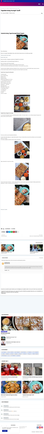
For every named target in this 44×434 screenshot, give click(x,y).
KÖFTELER (11, 353)
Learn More (9, 428)
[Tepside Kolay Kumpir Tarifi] (3, 338)
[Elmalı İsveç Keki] (22, 323)
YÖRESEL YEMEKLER (35, 353)
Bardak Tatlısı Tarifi (4, 57)
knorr (9, 355)
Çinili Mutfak (7, 263)
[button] (41, 1)
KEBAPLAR (7, 353)
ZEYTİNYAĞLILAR (4, 355)
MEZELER (16, 353)
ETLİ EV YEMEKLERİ (35, 352)
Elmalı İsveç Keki (5, 333)
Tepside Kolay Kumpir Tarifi (8, 1)
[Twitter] (9, 232)
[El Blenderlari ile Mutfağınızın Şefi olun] (3, 343)
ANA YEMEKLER (4, 352)
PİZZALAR (20, 353)
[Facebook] (7, 232)
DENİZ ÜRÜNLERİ (23, 352)
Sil (8, 270)
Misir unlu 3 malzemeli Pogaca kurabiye (9, 394)
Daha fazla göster (39, 242)
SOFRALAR (24, 353)
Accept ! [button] (4, 430)
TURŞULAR (29, 353)
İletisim (41, 431)
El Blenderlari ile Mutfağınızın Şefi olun (13, 342)
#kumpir (10, 63)
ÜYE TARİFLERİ (13, 355)
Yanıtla (6, 270)
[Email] (16, 232)
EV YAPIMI (7, 8)
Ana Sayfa (3, 8)
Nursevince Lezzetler (4, 209)
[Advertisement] (10, 23)
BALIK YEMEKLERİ (17, 352)
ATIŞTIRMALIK (7, 228)
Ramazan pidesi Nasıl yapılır (6, 55)
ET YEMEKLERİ (29, 352)
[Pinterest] (14, 232)
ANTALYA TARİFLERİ (10, 352)
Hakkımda (37, 431)
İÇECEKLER (18, 355)
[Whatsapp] (12, 232)
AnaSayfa (33, 431)
